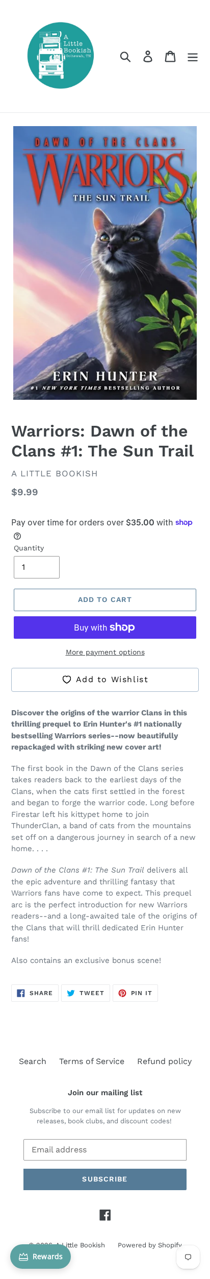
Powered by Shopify (150, 1245)
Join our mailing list (105, 1092)
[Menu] (192, 56)
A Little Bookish (80, 1245)
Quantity (29, 548)
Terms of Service (91, 1061)
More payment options (105, 652)
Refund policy (164, 1061)
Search (32, 1061)
